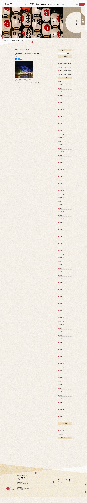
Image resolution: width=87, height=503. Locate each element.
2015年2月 (61, 395)
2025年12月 (61, 109)
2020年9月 (61, 222)
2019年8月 (61, 264)
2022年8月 (61, 176)
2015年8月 (61, 374)
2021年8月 (61, 201)
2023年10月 (61, 155)
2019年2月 (61, 278)
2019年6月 (61, 268)
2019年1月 (61, 282)
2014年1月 (61, 405)
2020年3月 (61, 243)
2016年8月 (61, 331)
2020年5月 (61, 236)
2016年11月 (61, 321)
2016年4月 (61, 345)
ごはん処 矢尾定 (38, 4)
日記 (60, 427)
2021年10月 (61, 197)
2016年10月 (61, 324)
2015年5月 (61, 384)
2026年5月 (61, 91)
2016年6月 (61, 338)
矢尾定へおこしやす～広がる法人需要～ (65, 60)
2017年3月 (61, 307)
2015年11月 (61, 363)
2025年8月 (61, 123)
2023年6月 (61, 162)
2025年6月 (61, 130)
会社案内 (69, 4)
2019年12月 (61, 254)
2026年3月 (61, 98)
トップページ (26, 4)
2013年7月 (61, 416)
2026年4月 (61, 95)
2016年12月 (61, 317)
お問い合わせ (75, 4)
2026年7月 (61, 84)
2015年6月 (61, 381)
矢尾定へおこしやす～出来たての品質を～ (65, 70)
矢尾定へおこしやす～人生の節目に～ (65, 67)
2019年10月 (61, 257)
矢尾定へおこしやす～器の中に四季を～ (65, 74)
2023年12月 (61, 151)
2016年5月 (61, 342)
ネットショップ (50, 4)
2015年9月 (61, 370)
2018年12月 (61, 285)
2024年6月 (61, 148)
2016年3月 (61, 349)
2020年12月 (61, 211)
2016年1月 (61, 356)
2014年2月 (61, 402)
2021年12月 (61, 190)
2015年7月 (61, 377)
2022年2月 (61, 183)
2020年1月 (61, 250)
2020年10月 (61, 218)
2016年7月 (61, 335)
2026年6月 (61, 88)
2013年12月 (61, 409)
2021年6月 (61, 204)
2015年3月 (61, 391)
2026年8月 (61, 81)
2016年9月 (61, 328)
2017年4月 (61, 303)
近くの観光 (56, 4)
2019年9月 (61, 261)
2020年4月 (61, 240)
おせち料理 (44, 4)
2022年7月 (61, 180)
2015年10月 (61, 367)
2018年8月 (61, 289)
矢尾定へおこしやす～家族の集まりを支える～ (65, 63)
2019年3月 (61, 275)
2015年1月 (61, 398)
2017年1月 (61, 314)
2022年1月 (61, 187)
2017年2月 (61, 310)
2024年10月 (61, 137)
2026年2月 (61, 102)
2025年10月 (61, 116)
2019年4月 (61, 271)
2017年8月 (61, 296)
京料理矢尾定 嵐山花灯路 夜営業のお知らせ (28, 53)
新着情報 (61, 434)
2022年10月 (61, 169)
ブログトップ (64, 50)
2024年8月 (61, 141)
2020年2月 (61, 247)
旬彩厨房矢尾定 (32, 4)
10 (62, 445)
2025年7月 (61, 127)
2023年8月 (61, 158)
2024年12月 (61, 134)
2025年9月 (61, 120)
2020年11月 (61, 215)
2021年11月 (61, 194)
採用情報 (63, 4)
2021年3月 (61, 208)
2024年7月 (61, 144)
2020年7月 (61, 229)
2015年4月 (61, 388)
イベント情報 (61, 430)
